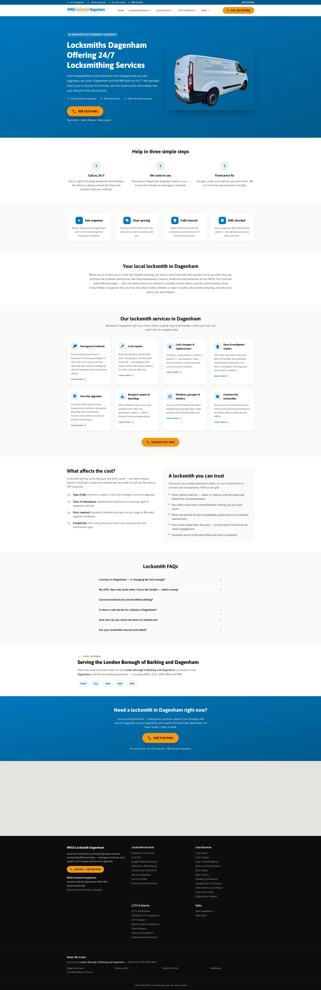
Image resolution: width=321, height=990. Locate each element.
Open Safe (200, 915)
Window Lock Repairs (206, 879)
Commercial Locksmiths (144, 870)
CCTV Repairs (139, 919)
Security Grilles (139, 879)
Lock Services (163, 10)
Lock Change (202, 857)
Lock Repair (201, 853)
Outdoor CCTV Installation (145, 915)
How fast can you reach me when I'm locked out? (128, 619)
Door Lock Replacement (208, 866)
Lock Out (136, 857)
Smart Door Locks (204, 892)
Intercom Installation (143, 932)
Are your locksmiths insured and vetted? (123, 629)
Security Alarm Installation (145, 924)
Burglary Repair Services (144, 861)
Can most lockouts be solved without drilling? (126, 599)
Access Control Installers (144, 883)
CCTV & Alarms (186, 10)
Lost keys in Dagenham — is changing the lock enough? (132, 579)
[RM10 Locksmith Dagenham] (86, 10)
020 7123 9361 (246, 2)
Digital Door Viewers (206, 896)
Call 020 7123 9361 (163, 442)
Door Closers (202, 874)
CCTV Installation (141, 911)
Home (121, 10)
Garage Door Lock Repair (208, 883)
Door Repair (201, 870)
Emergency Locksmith (143, 853)
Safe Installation (204, 911)
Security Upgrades (141, 874)
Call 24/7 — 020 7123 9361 (87, 869)
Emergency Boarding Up (144, 866)
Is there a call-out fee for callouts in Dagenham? (128, 609)
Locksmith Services (139, 10)
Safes (204, 10)
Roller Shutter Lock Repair (209, 887)
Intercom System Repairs (145, 937)
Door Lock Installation (207, 861)
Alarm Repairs (139, 928)
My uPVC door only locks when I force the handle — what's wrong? (138, 589)
